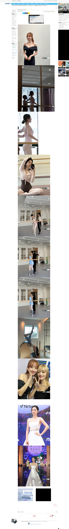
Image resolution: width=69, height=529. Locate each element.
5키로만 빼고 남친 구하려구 (62, 20)
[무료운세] (23, 3)
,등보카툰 (45, 5)
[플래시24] (8, 4)
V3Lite (46, 521)
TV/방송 (26, 5)
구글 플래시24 (32, 5)
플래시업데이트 (31, 521)
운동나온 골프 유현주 (62, 10)
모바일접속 (31, 524)
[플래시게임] (46, 3)
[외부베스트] (36, 3)
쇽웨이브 (39, 521)
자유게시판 (18, 5)
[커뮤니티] (18, 3)
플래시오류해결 (35, 521)
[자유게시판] (32, 3)
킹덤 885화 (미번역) (61, 27)
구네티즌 (15, 5)
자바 (41, 521)
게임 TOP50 (34, 524)
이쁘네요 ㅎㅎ (14, 44)
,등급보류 (40, 5)
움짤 (23, 5)
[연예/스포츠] (41, 3)
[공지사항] (14, 3)
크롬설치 (44, 521)
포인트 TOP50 (39, 524)
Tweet (22, 13)
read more (59, 11)
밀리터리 (21, 5)
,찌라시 (43, 5)
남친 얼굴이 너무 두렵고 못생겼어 (63, 19)
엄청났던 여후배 (61, 28)
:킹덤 (38, 5)
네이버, (28, 5)
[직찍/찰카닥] (27, 3)
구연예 (13, 5)
